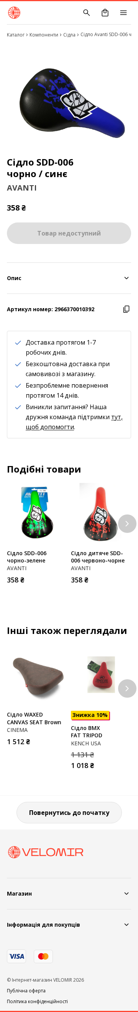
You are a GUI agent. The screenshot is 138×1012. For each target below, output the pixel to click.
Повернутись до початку (69, 812)
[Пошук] (86, 12)
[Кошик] (105, 12)
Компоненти (44, 35)
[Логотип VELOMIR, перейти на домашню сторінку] (14, 12)
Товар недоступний (69, 233)
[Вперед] (127, 523)
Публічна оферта (26, 991)
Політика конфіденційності (37, 1002)
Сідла (69, 35)
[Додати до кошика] (59, 577)
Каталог (16, 35)
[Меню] (123, 12)
